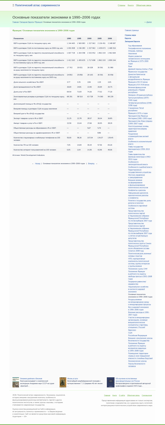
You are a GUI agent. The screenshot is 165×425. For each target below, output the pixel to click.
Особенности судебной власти (140, 167)
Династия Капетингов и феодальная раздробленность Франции (139, 76)
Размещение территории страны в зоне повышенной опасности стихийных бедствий (140, 355)
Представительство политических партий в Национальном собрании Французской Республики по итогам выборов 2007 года (140, 216)
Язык (130, 66)
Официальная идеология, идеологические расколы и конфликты (138, 195)
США (130, 333)
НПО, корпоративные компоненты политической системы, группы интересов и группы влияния (139, 262)
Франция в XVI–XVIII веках (138, 85)
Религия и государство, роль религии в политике (139, 201)
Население (132, 53)
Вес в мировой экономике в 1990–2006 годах (138, 308)
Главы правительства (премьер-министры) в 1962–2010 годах (139, 156)
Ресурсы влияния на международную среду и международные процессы (139, 302)
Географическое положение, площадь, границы (139, 49)
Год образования (135, 46)
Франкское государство (137, 72)
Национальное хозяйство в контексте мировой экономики (138, 289)
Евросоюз (132, 330)
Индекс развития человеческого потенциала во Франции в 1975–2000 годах (139, 60)
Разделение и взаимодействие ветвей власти (138, 136)
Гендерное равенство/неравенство (137, 282)
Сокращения (147, 395)
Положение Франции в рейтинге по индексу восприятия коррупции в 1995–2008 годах (137, 347)
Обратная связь (143, 5)
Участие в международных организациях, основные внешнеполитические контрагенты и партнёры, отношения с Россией (139, 322)
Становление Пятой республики (136, 109)
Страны (121, 5)
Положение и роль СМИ (137, 269)
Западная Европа (27, 22)
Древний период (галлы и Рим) (140, 69)
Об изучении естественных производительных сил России (128, 379)
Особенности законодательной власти (138, 163)
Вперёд (91, 163)
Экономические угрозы (137, 361)
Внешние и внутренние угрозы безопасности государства (140, 339)
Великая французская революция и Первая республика (137, 89)
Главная (15, 22)
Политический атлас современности (37, 5)
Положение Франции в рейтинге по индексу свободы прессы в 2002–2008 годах (140, 275)
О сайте (122, 395)
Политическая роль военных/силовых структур (139, 254)
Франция (38, 22)
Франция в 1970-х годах (138, 113)
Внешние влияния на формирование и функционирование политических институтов (138, 184)
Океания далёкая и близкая (31, 378)
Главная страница (132, 30)
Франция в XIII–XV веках (138, 82)
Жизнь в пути (72, 378)
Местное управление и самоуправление (136, 176)
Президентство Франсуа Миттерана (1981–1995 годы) (140, 117)
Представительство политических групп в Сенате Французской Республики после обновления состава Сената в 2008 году (139, 246)
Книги (131, 5)
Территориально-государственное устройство (139, 171)
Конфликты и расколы (137, 190)
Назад (37, 163)
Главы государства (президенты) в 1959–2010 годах (139, 149)
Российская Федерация (137, 335)
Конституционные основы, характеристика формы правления (138, 128)
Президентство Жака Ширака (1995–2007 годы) (140, 122)
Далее (149, 22)
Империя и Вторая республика (140, 95)
